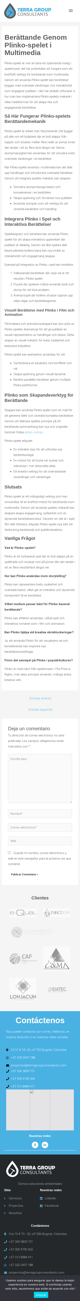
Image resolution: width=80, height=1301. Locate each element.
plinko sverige (34, 432)
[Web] (40, 842)
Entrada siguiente (41, 709)
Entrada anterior (40, 698)
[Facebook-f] (35, 1145)
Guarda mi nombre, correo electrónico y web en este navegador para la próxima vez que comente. (39, 858)
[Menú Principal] (71, 11)
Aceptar (41, 1294)
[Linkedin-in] (45, 1145)
